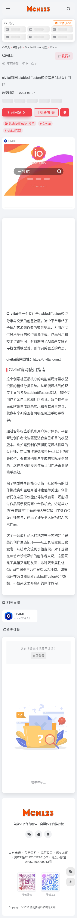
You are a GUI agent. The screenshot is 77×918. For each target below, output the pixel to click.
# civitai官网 (13, 130)
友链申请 (15, 852)
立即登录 (38, 655)
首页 (7, 47)
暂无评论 (13, 629)
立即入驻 (65, 23)
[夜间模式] (70, 882)
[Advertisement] (38, 266)
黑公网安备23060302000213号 (46, 859)
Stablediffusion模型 (36, 47)
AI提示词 (17, 47)
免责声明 (31, 852)
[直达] (35, 616)
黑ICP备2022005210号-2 (31, 857)
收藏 (65, 55)
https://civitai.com (46, 359)
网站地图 (62, 852)
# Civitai (45, 123)
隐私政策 (46, 852)
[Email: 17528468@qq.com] (48, 834)
